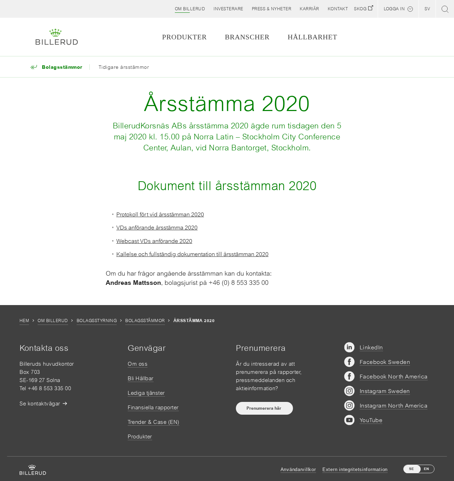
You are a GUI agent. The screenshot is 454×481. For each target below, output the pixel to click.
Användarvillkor (298, 469)
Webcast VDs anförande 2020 (154, 241)
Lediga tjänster (146, 393)
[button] (190, 9)
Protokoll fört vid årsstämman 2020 (160, 214)
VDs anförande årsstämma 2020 (157, 227)
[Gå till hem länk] (56, 37)
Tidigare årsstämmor (124, 67)
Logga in (394, 8)
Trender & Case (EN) (153, 422)
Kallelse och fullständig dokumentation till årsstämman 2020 (192, 254)
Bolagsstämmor (145, 320)
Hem (24, 320)
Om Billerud (53, 320)
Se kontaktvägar (40, 403)
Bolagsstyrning (97, 320)
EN (426, 469)
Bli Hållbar (141, 378)
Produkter (140, 436)
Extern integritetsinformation (355, 469)
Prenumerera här (264, 408)
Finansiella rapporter (153, 407)
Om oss (138, 364)
